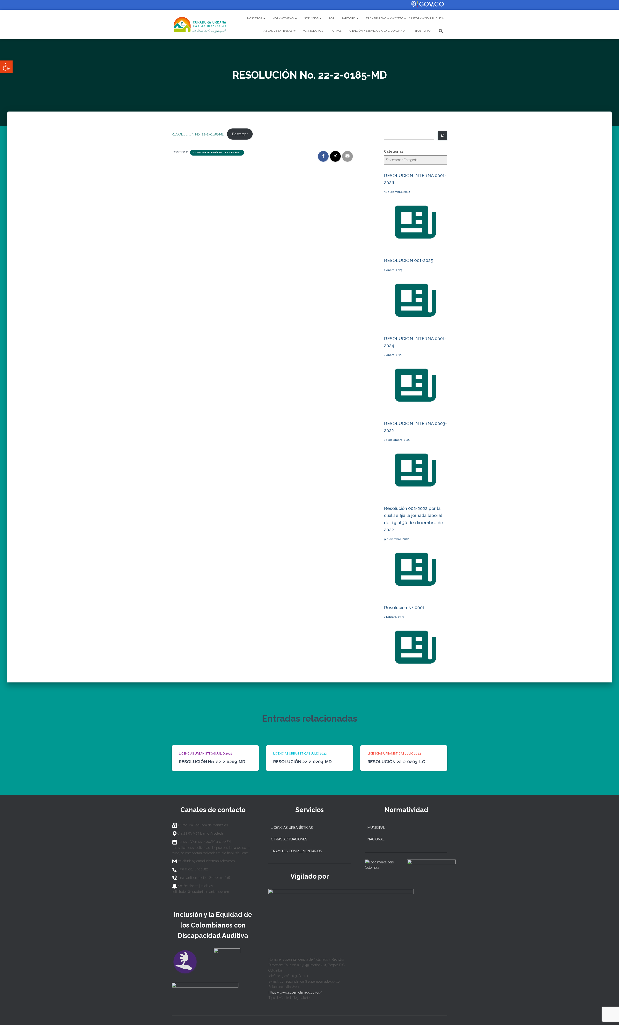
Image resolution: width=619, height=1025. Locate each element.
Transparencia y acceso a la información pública (405, 18)
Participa (349, 18)
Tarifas (335, 30)
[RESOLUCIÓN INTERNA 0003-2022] (415, 492)
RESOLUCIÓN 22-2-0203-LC (396, 761)
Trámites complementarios (296, 851)
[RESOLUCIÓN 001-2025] (415, 322)
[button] (6, 66)
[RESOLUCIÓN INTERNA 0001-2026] (415, 244)
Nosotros (255, 18)
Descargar (240, 134)
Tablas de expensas (277, 30)
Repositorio (421, 30)
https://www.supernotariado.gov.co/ (295, 992)
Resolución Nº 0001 (404, 607)
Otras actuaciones (289, 839)
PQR (331, 18)
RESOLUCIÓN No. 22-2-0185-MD (198, 134)
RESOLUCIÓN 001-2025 (408, 260)
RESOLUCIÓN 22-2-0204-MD (302, 761)
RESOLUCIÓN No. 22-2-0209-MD (212, 761)
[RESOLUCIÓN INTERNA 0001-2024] (415, 407)
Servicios (311, 18)
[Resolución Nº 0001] (415, 669)
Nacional (376, 839)
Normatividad (284, 18)
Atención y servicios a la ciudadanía (377, 30)
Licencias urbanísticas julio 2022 (217, 152)
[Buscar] (442, 135)
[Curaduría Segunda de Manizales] (200, 24)
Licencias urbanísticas (292, 828)
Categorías (393, 151)
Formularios (313, 30)
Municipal (376, 828)
